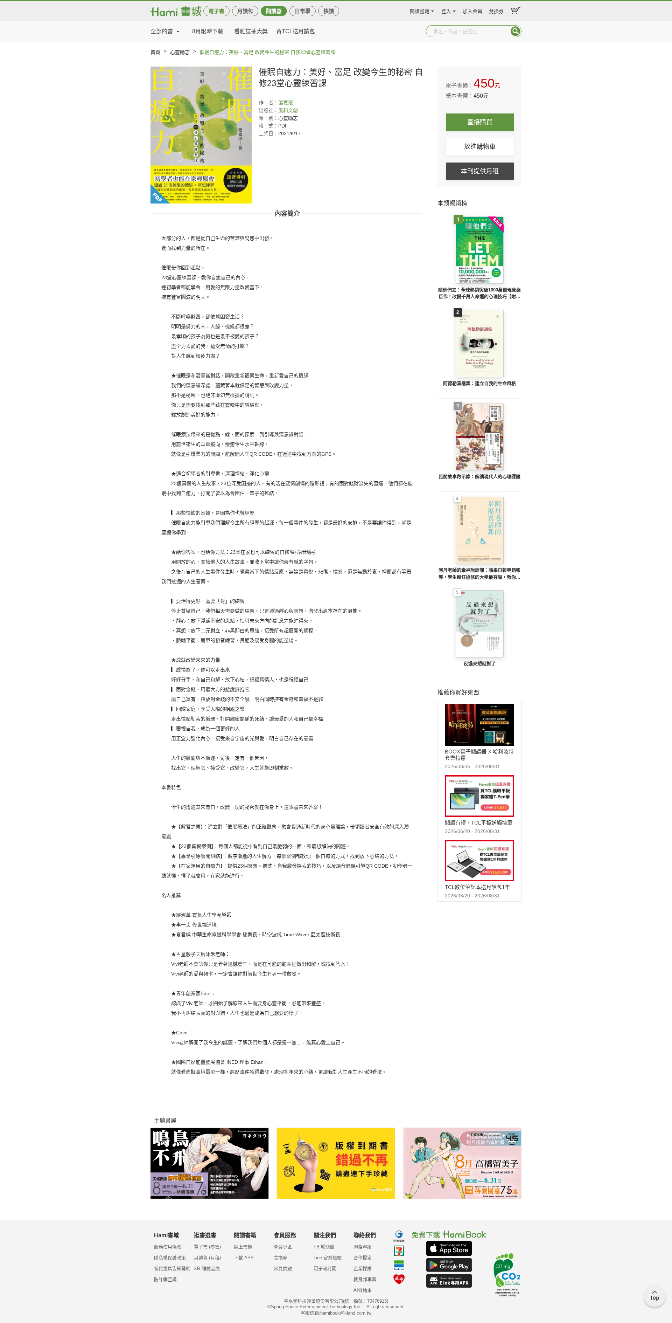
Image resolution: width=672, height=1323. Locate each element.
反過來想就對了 (480, 663)
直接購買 (479, 122)
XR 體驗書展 (207, 1268)
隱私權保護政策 (170, 1257)
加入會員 (472, 10)
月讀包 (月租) (207, 1257)
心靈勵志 (180, 52)
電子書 (216, 11)
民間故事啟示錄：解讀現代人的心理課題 (479, 476)
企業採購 (363, 1268)
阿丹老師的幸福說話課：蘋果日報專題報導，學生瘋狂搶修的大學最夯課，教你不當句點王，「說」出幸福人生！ (479, 573)
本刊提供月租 (480, 171)
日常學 (302, 11)
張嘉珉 (285, 102)
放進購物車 (480, 146)
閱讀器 (274, 11)
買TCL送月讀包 (295, 31)
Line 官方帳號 (328, 1257)
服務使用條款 (167, 1246)
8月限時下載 (207, 31)
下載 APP (244, 1257)
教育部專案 (365, 1279)
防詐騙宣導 (165, 1279)
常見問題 (283, 1268)
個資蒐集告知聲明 (172, 1268)
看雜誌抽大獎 (251, 31)
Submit (515, 31)
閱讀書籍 (419, 10)
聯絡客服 (363, 1246)
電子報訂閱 (325, 1268)
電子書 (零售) (207, 1246)
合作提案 (363, 1257)
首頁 (155, 52)
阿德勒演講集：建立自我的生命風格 (479, 383)
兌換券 (496, 10)
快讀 (328, 11)
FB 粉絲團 (324, 1246)
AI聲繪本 (363, 1290)
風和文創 (288, 110)
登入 (446, 10)
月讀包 (245, 11)
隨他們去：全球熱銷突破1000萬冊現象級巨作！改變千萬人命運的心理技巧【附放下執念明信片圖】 (479, 293)
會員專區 (283, 1246)
